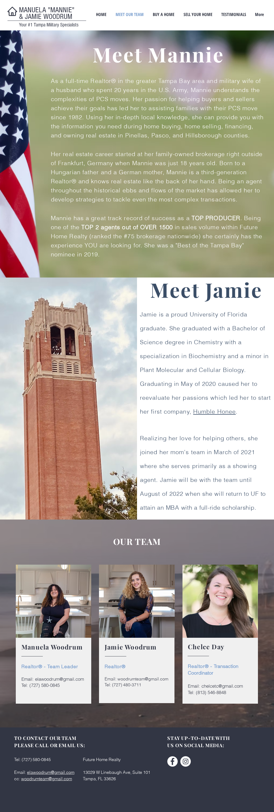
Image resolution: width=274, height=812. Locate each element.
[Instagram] (185, 761)
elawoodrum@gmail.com (59, 679)
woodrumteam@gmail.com (142, 679)
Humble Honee (214, 411)
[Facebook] (172, 761)
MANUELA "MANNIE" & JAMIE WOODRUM (46, 13)
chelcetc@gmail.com (222, 686)
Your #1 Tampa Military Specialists (48, 25)
